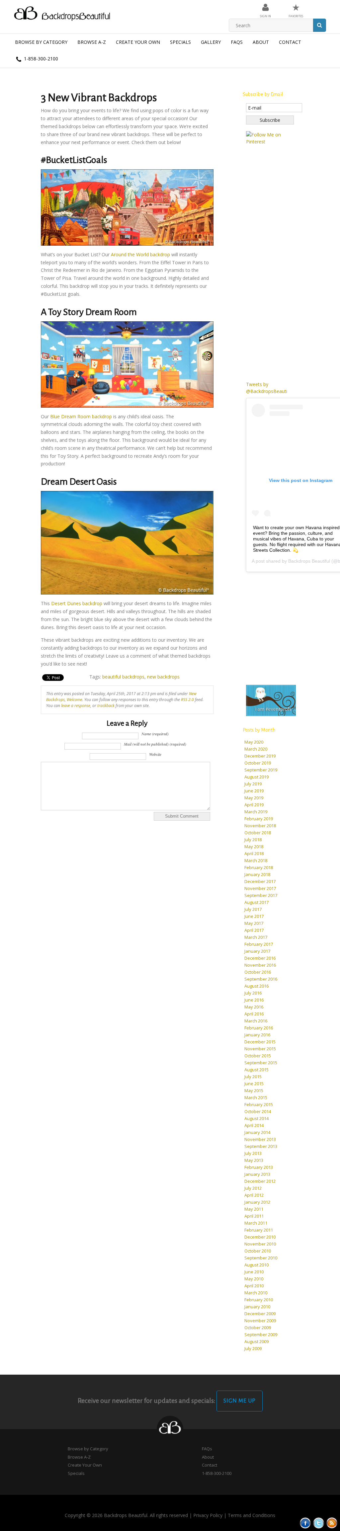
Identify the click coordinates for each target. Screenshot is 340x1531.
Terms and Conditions (251, 1515)
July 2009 (253, 1348)
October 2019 (257, 763)
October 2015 (257, 1056)
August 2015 (256, 1070)
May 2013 (253, 1160)
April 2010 (254, 1286)
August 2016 (256, 986)
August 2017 (256, 902)
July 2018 (253, 840)
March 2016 (255, 1021)
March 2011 (255, 1223)
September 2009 (260, 1334)
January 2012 (257, 1202)
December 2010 (260, 1237)
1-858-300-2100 (40, 58)
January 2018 (257, 874)
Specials (180, 42)
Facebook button (305, 1522)
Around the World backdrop (140, 254)
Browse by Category (41, 42)
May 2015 (253, 1090)
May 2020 (253, 742)
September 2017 (260, 895)
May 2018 (253, 846)
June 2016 (254, 1000)
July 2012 (253, 1188)
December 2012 (260, 1181)
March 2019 (255, 812)
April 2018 (254, 853)
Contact (290, 42)
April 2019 (254, 805)
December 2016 (260, 958)
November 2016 (260, 965)
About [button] (261, 42)
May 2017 (253, 923)
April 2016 (254, 1014)
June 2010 (254, 1272)
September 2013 (260, 1146)
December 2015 (260, 1042)
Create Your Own (138, 42)
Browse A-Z (91, 42)
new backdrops (163, 677)
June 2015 (254, 1084)
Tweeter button (318, 1522)
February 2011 (258, 1230)
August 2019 (256, 777)
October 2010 (257, 1251)
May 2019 (253, 798)
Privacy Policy (207, 1515)
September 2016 (260, 979)
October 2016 (257, 972)
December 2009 (260, 1314)
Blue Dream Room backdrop (81, 416)
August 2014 (256, 1118)
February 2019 (258, 819)
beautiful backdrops (123, 677)
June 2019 (254, 791)
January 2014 (257, 1132)
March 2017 (255, 937)
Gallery (211, 42)
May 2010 (253, 1279)
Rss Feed (331, 1522)
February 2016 (258, 1028)
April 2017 (254, 930)
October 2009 (257, 1327)
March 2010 (255, 1293)
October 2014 (257, 1111)
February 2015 (258, 1104)
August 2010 (256, 1265)
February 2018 (258, 867)
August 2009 (256, 1341)
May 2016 (253, 1007)
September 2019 (260, 770)
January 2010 (257, 1307)
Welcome (74, 699)
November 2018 (260, 826)
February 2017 (258, 944)
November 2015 (260, 1049)
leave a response (75, 705)
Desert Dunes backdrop (76, 603)
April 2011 (254, 1216)
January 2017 (257, 951)
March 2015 (255, 1097)
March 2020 (255, 749)
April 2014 (254, 1125)
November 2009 (260, 1321)
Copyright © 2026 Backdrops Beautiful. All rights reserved (126, 1515)
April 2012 (254, 1195)
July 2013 (253, 1153)
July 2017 (253, 909)
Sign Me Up (239, 1401)
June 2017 (254, 916)
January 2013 (257, 1174)
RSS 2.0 (187, 699)
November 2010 (260, 1244)
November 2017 (260, 888)
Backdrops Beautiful (309, 561)
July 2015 (253, 1077)
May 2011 (253, 1209)
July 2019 (253, 784)
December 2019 (260, 756)
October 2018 (257, 833)
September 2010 (260, 1258)
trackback (106, 705)
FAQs (237, 42)
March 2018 (255, 860)
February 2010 (258, 1300)
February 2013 (258, 1167)
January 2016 (257, 1035)
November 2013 (260, 1139)
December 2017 (260, 881)
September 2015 (260, 1063)
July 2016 (253, 993)
